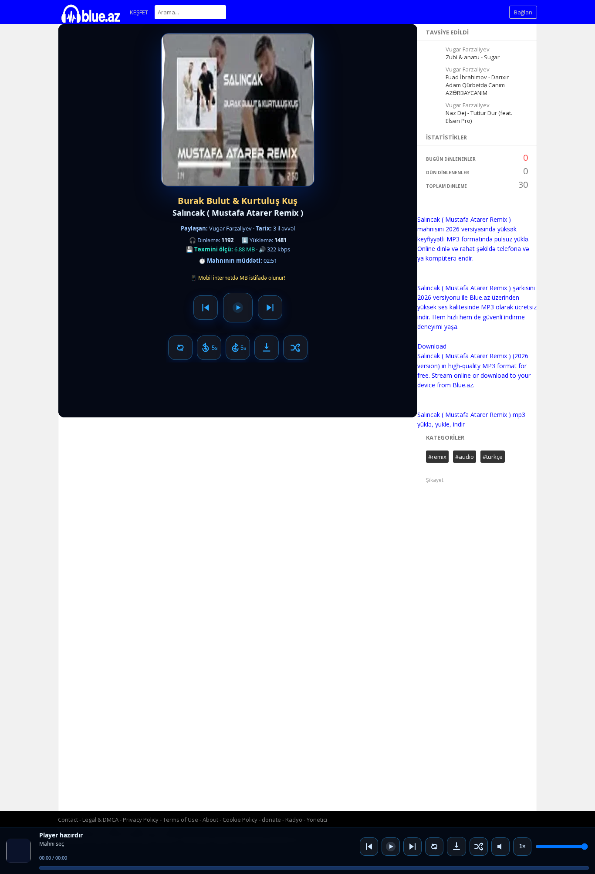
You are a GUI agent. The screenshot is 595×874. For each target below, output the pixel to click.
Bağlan (523, 12)
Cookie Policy (241, 819)
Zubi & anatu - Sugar (473, 57)
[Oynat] (391, 846)
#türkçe (493, 457)
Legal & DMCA (100, 819)
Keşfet (139, 12)
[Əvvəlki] (369, 846)
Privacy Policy (141, 819)
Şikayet (434, 480)
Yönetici (317, 819)
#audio (464, 457)
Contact (68, 819)
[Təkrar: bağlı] (434, 846)
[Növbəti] (412, 846)
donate (271, 819)
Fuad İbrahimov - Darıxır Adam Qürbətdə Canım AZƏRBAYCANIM (477, 85)
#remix (437, 457)
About (210, 819)
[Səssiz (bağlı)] (500, 846)
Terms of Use (180, 819)
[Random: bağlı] (479, 846)
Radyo (293, 819)
